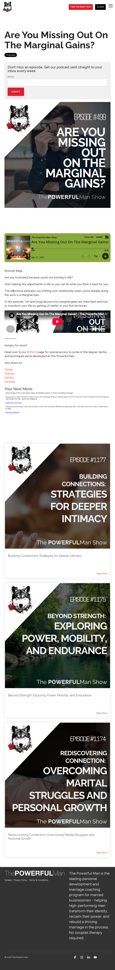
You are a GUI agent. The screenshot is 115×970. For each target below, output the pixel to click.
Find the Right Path (81, 7)
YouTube (9, 381)
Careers (8, 880)
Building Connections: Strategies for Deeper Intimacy (45, 556)
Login (100, 7)
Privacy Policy (20, 880)
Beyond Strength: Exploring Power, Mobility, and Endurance (49, 695)
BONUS (32, 352)
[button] (110, 5)
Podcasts (10, 55)
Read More (101, 573)
